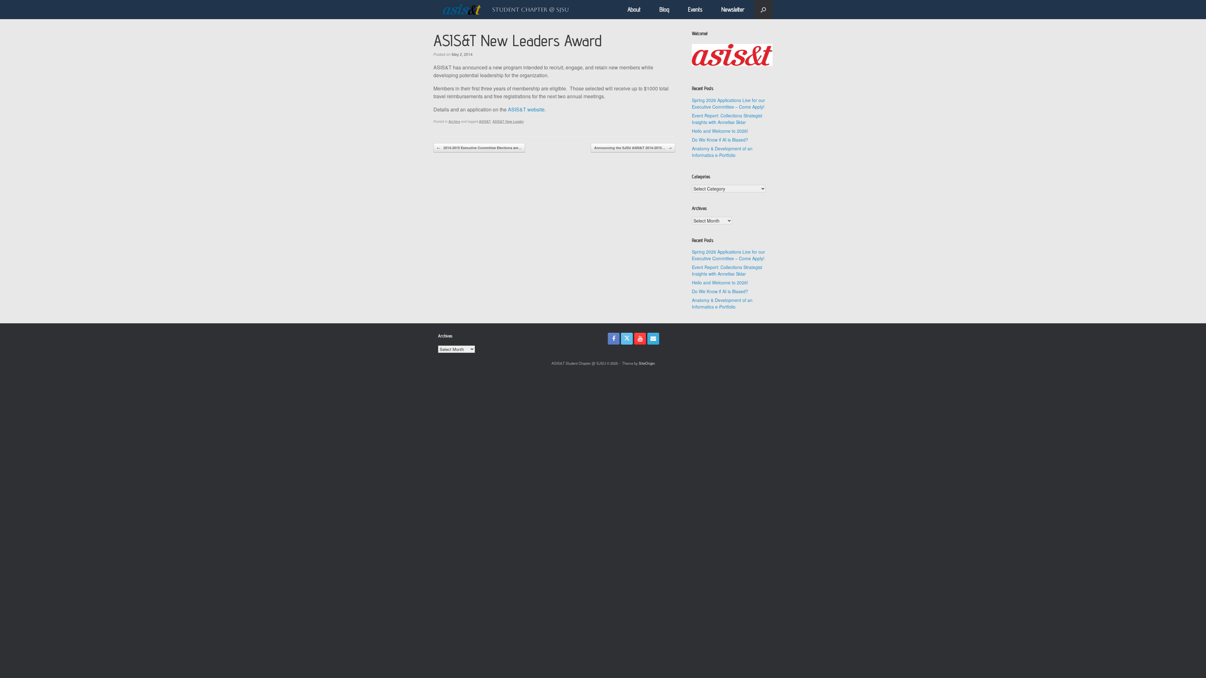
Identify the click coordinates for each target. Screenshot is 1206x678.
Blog (664, 9)
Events (695, 9)
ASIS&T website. (527, 109)
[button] (763, 9)
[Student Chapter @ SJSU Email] (653, 339)
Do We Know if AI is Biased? (720, 140)
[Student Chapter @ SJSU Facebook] (614, 339)
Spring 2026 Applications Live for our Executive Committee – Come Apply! (728, 103)
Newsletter (733, 9)
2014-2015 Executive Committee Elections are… (479, 147)
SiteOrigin (647, 363)
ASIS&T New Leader (508, 121)
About (634, 9)
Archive (454, 121)
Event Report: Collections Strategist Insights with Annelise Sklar (727, 118)
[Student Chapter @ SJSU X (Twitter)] (627, 339)
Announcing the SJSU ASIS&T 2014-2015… (633, 147)
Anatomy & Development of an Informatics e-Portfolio (722, 151)
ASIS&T (485, 121)
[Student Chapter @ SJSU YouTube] (640, 339)
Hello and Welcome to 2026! (720, 131)
